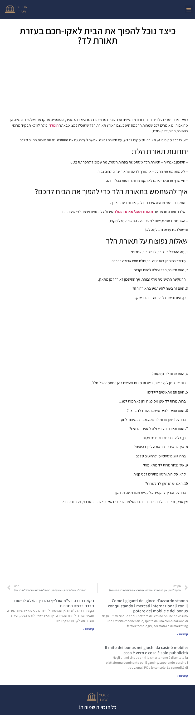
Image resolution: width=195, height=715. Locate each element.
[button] (189, 9)
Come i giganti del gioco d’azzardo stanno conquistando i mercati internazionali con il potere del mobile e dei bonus (148, 606)
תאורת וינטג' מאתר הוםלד (133, 211)
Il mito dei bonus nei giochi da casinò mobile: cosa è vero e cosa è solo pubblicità (146, 650)
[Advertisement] (97, 83)
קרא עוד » (182, 634)
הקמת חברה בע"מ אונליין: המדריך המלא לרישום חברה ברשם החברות (54, 603)
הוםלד (53, 125)
